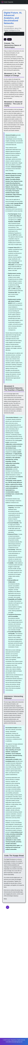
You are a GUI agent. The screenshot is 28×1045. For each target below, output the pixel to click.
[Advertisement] (14, 975)
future (9, 39)
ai (5, 39)
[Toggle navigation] (25, 2)
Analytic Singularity (8, 2)
